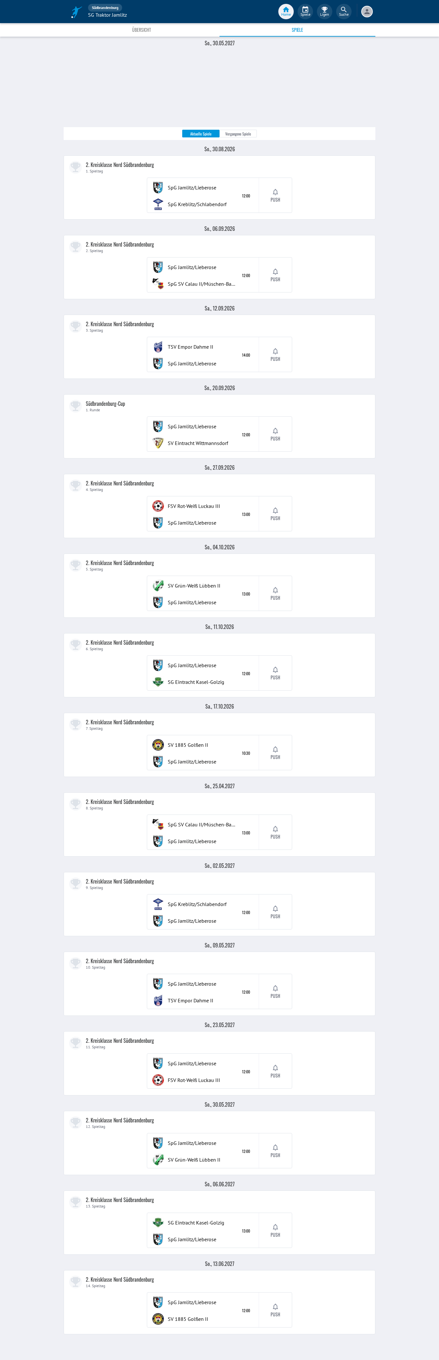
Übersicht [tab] (141, 29)
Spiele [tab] (297, 29)
